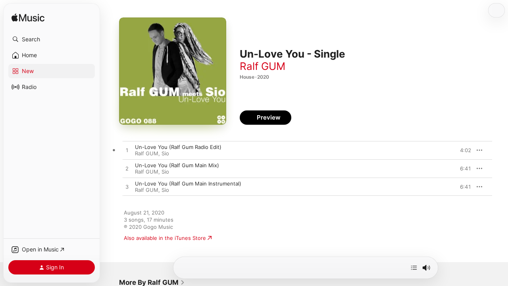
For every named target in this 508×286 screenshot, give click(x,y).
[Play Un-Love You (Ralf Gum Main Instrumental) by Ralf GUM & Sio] (127, 187)
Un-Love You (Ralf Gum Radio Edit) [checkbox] (178, 147)
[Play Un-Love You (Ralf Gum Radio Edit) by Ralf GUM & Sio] (127, 150)
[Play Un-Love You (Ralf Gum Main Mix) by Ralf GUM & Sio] (127, 168)
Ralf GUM (262, 66)
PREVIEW (462, 150)
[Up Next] (414, 267)
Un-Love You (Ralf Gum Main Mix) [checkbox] (177, 165)
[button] (51, 39)
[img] (28, 18)
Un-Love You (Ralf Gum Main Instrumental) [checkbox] (188, 183)
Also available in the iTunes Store (165, 238)
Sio (165, 153)
